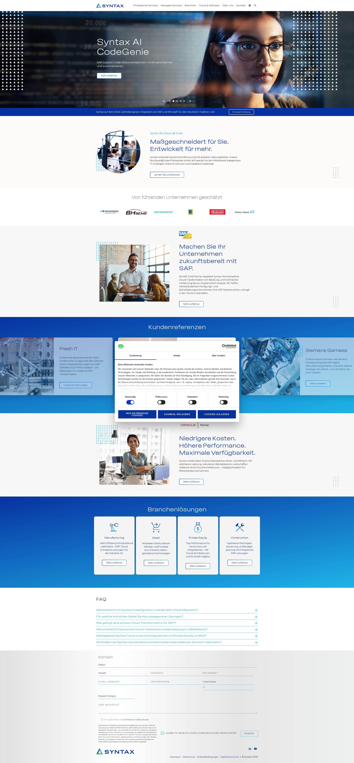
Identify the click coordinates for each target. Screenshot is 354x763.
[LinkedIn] (250, 749)
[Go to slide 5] (184, 101)
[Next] (191, 101)
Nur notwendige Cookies (137, 414)
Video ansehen (318, 383)
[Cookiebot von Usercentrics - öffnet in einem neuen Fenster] (224, 346)
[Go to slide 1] (170, 101)
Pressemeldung (241, 112)
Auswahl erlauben (177, 414)
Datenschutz (189, 757)
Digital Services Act (229, 757)
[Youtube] (255, 749)
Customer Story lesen (113, 72)
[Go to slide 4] (180, 101)
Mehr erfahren (191, 304)
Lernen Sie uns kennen (167, 174)
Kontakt (241, 5)
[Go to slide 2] (173, 101)
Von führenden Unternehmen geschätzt (177, 197)
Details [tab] (177, 355)
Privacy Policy (141, 737)
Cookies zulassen (216, 414)
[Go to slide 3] (177, 101)
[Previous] (163, 101)
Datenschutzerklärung (136, 720)
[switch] (161, 402)
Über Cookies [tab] (218, 355)
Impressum (175, 757)
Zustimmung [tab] (135, 355)
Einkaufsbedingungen (207, 757)
